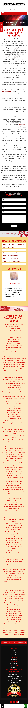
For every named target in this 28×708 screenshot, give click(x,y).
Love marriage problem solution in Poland (15, 394)
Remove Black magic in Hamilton (15, 559)
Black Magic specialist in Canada (15, 324)
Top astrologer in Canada (15, 412)
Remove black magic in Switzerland (14, 467)
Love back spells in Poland (14, 460)
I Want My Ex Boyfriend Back (15, 485)
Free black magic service (15, 337)
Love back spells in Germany (15, 613)
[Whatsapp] (25, 705)
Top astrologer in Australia (14, 410)
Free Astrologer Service (14, 335)
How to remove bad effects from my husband (14, 504)
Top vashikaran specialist (15, 579)
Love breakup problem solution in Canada (15, 489)
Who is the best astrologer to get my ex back (14, 389)
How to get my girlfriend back (11, 253)
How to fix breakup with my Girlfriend (15, 366)
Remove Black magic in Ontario (14, 561)
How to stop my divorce (14, 550)
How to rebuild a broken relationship (14, 441)
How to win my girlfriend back (14, 525)
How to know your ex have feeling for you (15, 444)
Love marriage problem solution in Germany (14, 626)
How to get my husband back (11, 255)
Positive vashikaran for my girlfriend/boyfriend (14, 427)
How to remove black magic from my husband (15, 358)
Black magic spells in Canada (15, 401)
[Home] (3, 22)
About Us (14, 652)
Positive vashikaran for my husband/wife (14, 429)
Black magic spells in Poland (15, 536)
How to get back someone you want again (15, 379)
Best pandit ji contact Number (14, 347)
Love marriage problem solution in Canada (14, 569)
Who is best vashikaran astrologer (14, 454)
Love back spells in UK (14, 621)
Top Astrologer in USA (14, 416)
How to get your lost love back (11, 258)
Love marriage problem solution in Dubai (14, 555)
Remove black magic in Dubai (15, 473)
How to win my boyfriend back (14, 523)
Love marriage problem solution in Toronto (14, 632)
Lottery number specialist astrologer (14, 583)
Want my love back (14, 496)
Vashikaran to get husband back (12, 261)
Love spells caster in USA (15, 483)
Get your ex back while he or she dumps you (14, 624)
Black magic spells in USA (14, 404)
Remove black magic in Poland (14, 469)
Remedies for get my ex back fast (15, 600)
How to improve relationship (15, 387)
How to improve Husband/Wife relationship (14, 368)
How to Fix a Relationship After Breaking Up (14, 362)
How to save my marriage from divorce (14, 517)
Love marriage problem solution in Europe (15, 396)
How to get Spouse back (14, 385)
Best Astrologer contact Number (14, 345)
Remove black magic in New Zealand (15, 398)
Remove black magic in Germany (15, 477)
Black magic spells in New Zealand (14, 531)
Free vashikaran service (14, 341)
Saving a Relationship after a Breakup (15, 602)
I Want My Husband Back (15, 487)
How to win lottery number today (15, 498)
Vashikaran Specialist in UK (14, 577)
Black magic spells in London (15, 544)
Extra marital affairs (14, 375)
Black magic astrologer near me (14, 349)
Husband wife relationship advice (15, 598)
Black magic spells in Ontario (15, 538)
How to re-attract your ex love (14, 450)
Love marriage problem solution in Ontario (14, 630)
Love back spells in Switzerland (14, 458)
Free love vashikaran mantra (15, 339)
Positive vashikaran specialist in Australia (15, 588)
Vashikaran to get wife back (11, 264)
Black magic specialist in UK (14, 328)
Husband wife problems (14, 373)
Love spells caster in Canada (15, 481)
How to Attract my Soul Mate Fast (15, 360)
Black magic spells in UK (15, 542)
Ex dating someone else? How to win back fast (14, 383)
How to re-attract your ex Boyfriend (14, 448)
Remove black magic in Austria (14, 475)
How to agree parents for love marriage (14, 244)
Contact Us (14, 654)
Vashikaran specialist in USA (15, 567)
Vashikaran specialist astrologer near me (14, 592)
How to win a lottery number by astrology (15, 594)
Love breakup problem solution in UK (15, 491)
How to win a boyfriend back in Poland (14, 370)
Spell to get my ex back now (14, 408)
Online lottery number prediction (15, 425)
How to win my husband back (15, 527)
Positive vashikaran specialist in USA (15, 590)
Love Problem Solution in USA (15, 575)
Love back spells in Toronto (14, 619)
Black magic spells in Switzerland (15, 534)
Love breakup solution (14, 494)
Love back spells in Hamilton (15, 615)
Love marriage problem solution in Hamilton (14, 628)
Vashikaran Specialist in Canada (14, 565)
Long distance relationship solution (14, 377)
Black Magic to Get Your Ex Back (14, 330)
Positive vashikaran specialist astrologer (14, 586)
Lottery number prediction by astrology (14, 581)
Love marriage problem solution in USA (14, 573)
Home (14, 650)
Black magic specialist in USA (15, 326)
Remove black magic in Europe (14, 471)
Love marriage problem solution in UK (15, 571)
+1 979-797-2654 (1, 27)
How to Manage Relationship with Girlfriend (14, 439)
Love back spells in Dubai (15, 609)
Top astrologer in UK (15, 414)
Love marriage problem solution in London (14, 634)
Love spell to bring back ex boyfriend (15, 406)
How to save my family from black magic (14, 420)
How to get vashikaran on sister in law (14, 356)
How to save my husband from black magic (14, 423)
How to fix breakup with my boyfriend (15, 364)
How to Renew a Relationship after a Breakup (15, 605)
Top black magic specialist (14, 418)
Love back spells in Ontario (14, 617)
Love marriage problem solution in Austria (15, 557)
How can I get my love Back (14, 343)
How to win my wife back (15, 596)
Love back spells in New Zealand (15, 456)
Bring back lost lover (15, 333)
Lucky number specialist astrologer (14, 515)
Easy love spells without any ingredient (14, 32)
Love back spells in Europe (14, 607)
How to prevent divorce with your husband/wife (14, 452)
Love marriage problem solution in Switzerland (14, 392)
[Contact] (2, 705)
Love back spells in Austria (14, 611)
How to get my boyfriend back (11, 250)
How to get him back (9, 247)
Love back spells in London (14, 529)
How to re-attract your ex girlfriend (14, 446)
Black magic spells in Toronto (15, 540)
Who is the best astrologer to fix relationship (14, 552)
